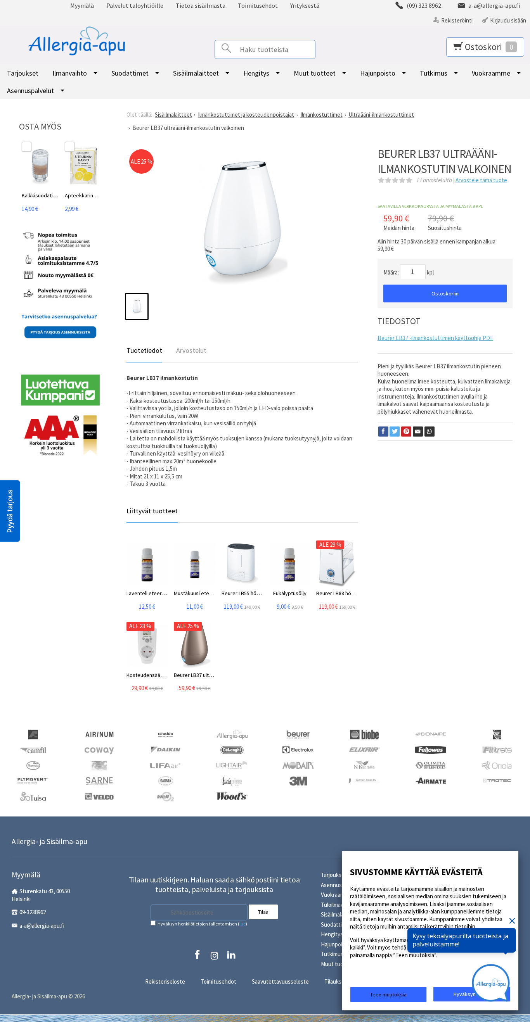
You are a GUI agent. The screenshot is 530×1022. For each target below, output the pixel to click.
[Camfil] (33, 749)
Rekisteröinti (457, 20)
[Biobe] (364, 734)
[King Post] (99, 765)
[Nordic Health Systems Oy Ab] (364, 765)
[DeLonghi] (232, 749)
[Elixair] (364, 749)
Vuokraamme (491, 73)
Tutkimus (433, 73)
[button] (10, 511)
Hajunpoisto (377, 73)
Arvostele (481, 180)
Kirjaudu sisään (508, 20)
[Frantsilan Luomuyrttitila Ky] (33, 765)
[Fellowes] (430, 749)
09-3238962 (32, 912)
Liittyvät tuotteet (152, 510)
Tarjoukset (22, 73)
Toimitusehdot (258, 5)
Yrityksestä (304, 5)
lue (242, 924)
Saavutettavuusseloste (280, 981)
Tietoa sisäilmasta (200, 5)
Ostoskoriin (445, 293)
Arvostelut (191, 350)
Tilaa (263, 911)
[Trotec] (497, 780)
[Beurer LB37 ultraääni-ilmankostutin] (242, 222)
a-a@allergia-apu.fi (41, 925)
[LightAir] (232, 764)
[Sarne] (99, 780)
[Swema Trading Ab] (430, 780)
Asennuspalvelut (30, 90)
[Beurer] (298, 734)
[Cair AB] (497, 734)
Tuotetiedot (144, 350)
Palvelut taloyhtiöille (134, 5)
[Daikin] (165, 749)
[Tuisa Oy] (33, 796)
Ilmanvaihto (69, 73)
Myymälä (82, 5)
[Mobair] (297, 764)
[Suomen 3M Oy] (298, 780)
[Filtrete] (497, 749)
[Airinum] (99, 733)
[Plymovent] (32, 780)
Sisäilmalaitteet (196, 73)
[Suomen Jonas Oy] (364, 780)
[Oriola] (497, 765)
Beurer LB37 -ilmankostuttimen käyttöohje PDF (435, 338)
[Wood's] (232, 795)
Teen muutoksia (388, 994)
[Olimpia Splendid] (430, 764)
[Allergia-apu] (232, 734)
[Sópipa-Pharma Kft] (231, 780)
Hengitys (256, 73)
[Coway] (99, 749)
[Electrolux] (297, 749)
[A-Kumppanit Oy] (33, 734)
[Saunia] (165, 780)
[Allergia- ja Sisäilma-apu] (67, 41)
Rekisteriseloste (165, 981)
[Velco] (99, 795)
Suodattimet (130, 73)
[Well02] (165, 796)
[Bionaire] (430, 733)
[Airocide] (165, 734)
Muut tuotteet (315, 73)
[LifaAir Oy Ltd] (165, 764)
